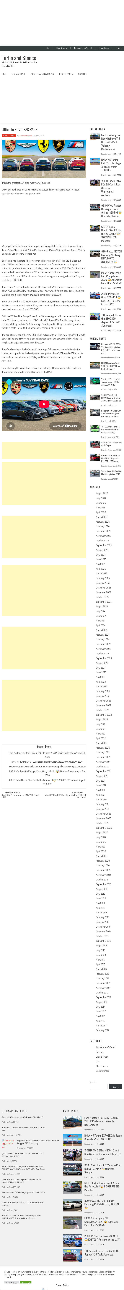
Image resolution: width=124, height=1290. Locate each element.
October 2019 (102, 879)
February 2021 (102, 804)
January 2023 (102, 695)
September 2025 (104, 545)
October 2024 (102, 597)
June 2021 (101, 785)
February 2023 (103, 691)
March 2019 (101, 912)
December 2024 (103, 587)
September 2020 (104, 827)
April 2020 (101, 851)
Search (93, 1082)
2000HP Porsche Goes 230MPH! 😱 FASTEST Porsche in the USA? (111, 299)
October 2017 (102, 992)
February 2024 (102, 634)
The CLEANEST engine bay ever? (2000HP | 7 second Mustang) (110, 429)
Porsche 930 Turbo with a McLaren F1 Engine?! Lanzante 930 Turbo (111, 413)
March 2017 (101, 1025)
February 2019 (102, 917)
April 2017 (100, 1020)
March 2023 (101, 686)
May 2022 (100, 733)
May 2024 (100, 620)
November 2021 (103, 761)
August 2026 (102, 493)
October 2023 (102, 653)
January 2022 (102, 752)
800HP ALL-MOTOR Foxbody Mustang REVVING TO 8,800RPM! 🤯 (111, 257)
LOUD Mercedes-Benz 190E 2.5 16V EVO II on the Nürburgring (110, 366)
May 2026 (100, 507)
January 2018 (102, 978)
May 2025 (100, 564)
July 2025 (101, 554)
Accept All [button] (26, 1283)
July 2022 (101, 724)
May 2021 (100, 790)
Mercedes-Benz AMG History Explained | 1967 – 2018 (23, 1192)
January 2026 (103, 526)
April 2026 (101, 512)
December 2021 (103, 757)
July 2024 (100, 611)
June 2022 (101, 728)
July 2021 (100, 780)
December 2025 (103, 531)
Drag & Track (61, 48)
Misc (47, 48)
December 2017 (103, 983)
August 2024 (102, 606)
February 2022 (103, 747)
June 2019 (101, 898)
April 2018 (100, 964)
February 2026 (103, 521)
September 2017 (103, 997)
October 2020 (102, 823)
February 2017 (102, 1030)
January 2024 (102, 639)
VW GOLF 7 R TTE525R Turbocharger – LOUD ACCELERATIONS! (110, 382)
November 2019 (103, 874)
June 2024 (101, 615)
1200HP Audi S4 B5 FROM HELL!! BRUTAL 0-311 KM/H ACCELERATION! (111, 398)
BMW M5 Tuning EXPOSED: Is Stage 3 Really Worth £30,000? (39, 761)
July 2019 (100, 893)
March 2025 (101, 573)
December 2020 (103, 813)
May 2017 (100, 1016)
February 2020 (103, 860)
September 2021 (103, 771)
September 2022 (104, 714)
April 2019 (100, 907)
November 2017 (103, 987)
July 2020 (101, 837)
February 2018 (102, 973)
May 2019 (100, 903)
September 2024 (103, 601)
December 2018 (103, 926)
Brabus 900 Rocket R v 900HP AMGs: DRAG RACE (22, 1117)
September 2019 (103, 884)
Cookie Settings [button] (11, 1283)
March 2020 (101, 856)
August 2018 (102, 945)
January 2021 (102, 808)
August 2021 (101, 775)
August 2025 (102, 549)
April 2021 (100, 794)
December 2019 (103, 870)
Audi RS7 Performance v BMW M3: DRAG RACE (20, 796)
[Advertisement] (62, 23)
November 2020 (103, 818)
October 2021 (102, 766)
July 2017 (100, 1006)
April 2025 (101, 568)
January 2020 (103, 865)
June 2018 (101, 954)
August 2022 (102, 719)
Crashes (119, 48)
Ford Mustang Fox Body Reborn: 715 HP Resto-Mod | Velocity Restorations (42, 752)
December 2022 (103, 700)
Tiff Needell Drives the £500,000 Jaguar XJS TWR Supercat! (111, 320)
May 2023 (100, 677)
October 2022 (102, 710)
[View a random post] (117, 73)
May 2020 (100, 846)
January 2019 (102, 921)
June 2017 (101, 1011)
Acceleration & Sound (83, 48)
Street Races (104, 48)
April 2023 (101, 681)
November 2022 (103, 705)
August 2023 (102, 662)
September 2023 (104, 658)
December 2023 (103, 644)
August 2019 (102, 888)
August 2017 (101, 1002)
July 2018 (100, 950)
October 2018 (102, 936)
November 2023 (103, 648)
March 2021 (101, 799)
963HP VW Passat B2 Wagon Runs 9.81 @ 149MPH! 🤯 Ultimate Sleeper (42, 771)
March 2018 (101, 969)
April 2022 (101, 738)
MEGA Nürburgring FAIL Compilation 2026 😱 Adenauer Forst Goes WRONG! (111, 278)
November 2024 (103, 592)
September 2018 (103, 940)
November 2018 (103, 931)
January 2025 (102, 582)
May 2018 (100, 959)
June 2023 (101, 672)
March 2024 (101, 629)
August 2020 (102, 832)
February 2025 (103, 578)
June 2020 (101, 841)
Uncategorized (102, 1070)
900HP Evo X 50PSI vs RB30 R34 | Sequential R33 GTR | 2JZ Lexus (110, 458)
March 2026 (101, 516)
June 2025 (101, 559)
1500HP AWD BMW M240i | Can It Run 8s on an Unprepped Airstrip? (39, 766)
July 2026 (101, 498)
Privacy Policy (62, 1285)
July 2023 (101, 667)
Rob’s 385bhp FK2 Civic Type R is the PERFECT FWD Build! (65, 796)
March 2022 (101, 742)
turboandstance (25, 135)
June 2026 (101, 502)
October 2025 (102, 540)
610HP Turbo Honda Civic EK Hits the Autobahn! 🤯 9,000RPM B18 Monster (43, 780)
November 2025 (103, 535)
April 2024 (100, 625)
